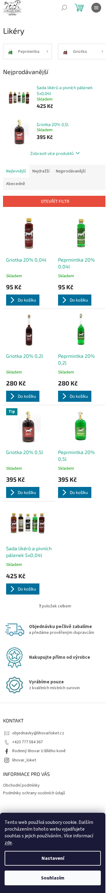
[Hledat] (64, 8)
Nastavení (53, 858)
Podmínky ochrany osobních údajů (34, 793)
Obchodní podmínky (21, 785)
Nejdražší (41, 171)
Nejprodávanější (71, 171)
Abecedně (15, 184)
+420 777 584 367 (27, 742)
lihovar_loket (24, 760)
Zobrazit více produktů (52, 153)
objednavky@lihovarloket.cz (38, 733)
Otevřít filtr (55, 201)
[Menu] (96, 8)
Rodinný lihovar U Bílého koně (39, 751)
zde (8, 842)
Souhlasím (52, 878)
